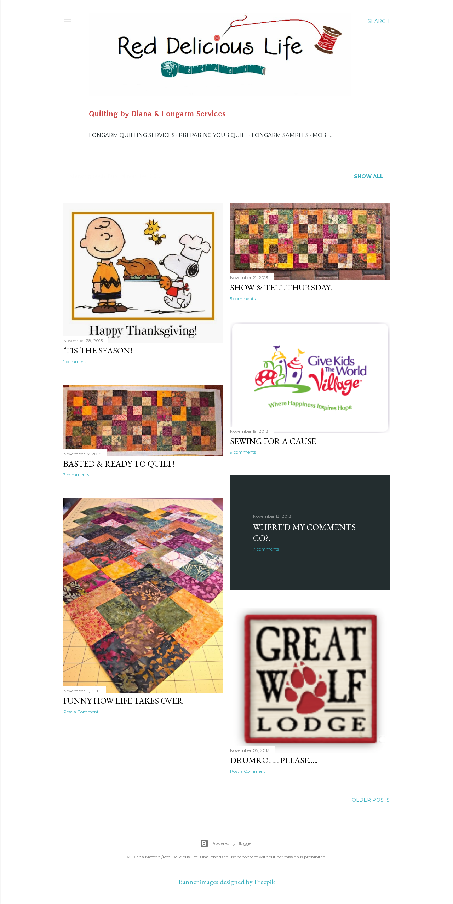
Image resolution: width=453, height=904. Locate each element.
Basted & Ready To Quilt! (119, 463)
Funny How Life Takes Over (123, 700)
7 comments (266, 549)
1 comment (74, 361)
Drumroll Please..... (274, 760)
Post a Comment (81, 711)
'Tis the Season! (98, 350)
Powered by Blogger (232, 843)
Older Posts (371, 800)
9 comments (243, 452)
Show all (368, 176)
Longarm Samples (280, 135)
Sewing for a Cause (273, 441)
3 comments (76, 474)
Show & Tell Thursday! (281, 287)
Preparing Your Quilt (213, 135)
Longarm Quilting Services (132, 135)
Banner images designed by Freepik (226, 881)
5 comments (243, 298)
